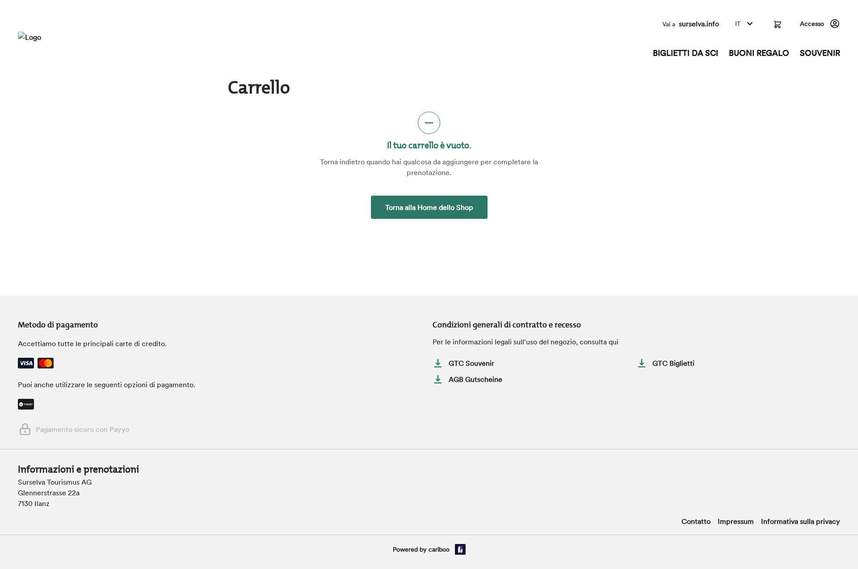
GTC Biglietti (673, 363)
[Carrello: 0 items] (777, 23)
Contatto (696, 521)
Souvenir (820, 53)
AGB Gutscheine (475, 379)
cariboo (439, 549)
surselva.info (699, 23)
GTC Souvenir (471, 363)
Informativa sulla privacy (800, 521)
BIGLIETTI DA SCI (685, 53)
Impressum (736, 521)
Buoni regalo (759, 53)
